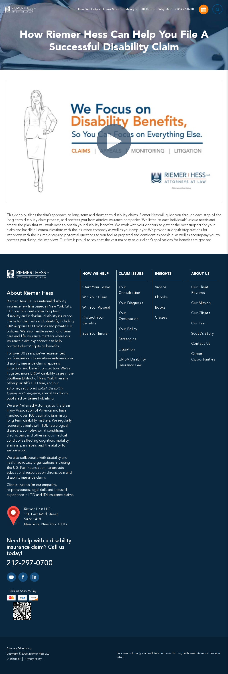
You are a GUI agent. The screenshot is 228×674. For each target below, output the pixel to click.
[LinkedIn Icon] (34, 577)
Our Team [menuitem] (199, 323)
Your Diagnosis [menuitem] (131, 303)
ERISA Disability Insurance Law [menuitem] (132, 362)
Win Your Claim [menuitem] (94, 297)
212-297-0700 (30, 563)
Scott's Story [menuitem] (202, 334)
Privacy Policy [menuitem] (33, 659)
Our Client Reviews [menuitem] (200, 290)
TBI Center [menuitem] (148, 9)
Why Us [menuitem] (164, 9)
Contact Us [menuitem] (200, 344)
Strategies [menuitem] (127, 339)
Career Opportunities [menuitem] (203, 357)
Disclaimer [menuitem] (13, 659)
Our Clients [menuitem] (200, 313)
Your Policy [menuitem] (128, 329)
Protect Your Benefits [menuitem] (93, 320)
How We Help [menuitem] (88, 9)
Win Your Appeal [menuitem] (96, 307)
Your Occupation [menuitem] (128, 316)
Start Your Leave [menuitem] (96, 287)
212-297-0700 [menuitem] (184, 9)
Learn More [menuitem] (111, 9)
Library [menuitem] (130, 9)
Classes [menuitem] (161, 318)
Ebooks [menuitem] (161, 297)
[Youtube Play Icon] (11, 577)
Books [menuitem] (160, 307)
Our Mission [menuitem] (201, 303)
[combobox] (212, 9)
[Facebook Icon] (23, 577)
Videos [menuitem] (160, 287)
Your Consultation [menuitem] (129, 290)
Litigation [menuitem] (127, 349)
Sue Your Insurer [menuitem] (95, 334)
